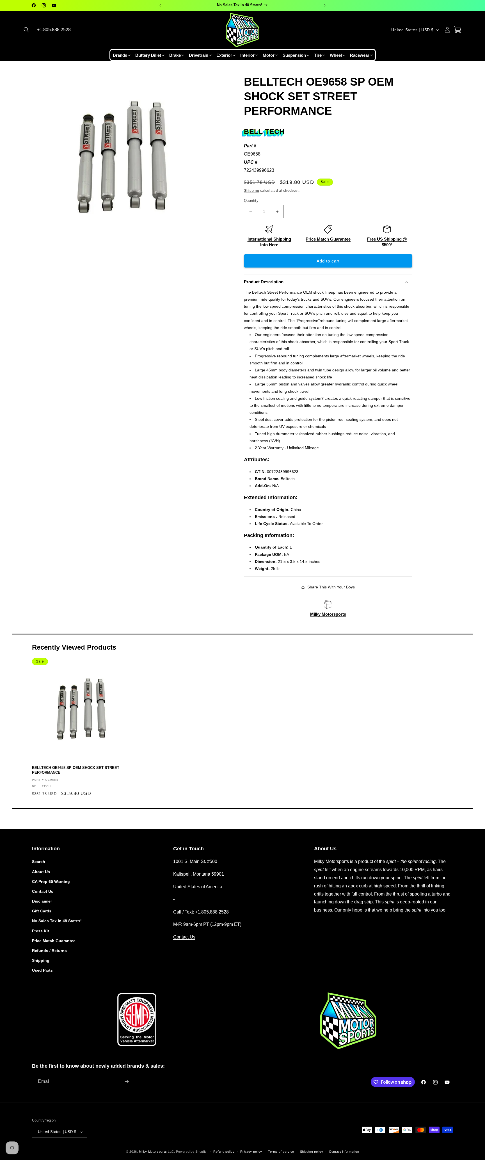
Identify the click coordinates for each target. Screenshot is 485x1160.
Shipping (251, 191)
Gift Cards (41, 911)
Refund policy (223, 1151)
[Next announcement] (325, 5)
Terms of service (281, 1151)
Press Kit (40, 931)
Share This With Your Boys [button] (331, 587)
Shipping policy (311, 1151)
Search (38, 861)
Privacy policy (251, 1151)
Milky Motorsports (328, 614)
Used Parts (42, 970)
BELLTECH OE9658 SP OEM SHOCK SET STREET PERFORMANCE (75, 770)
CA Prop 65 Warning (51, 881)
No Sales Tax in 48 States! (57, 921)
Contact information (344, 1151)
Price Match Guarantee (328, 239)
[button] (26, 30)
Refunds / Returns (49, 950)
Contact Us (42, 891)
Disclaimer (42, 901)
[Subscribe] (126, 1081)
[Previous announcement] (160, 5)
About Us (41, 871)
